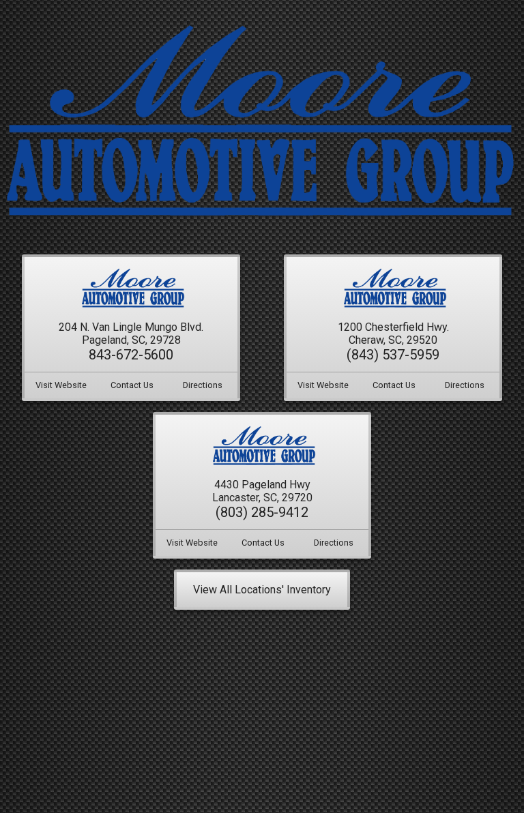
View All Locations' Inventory (262, 589)
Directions (202, 384)
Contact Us (132, 384)
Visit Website (61, 384)
